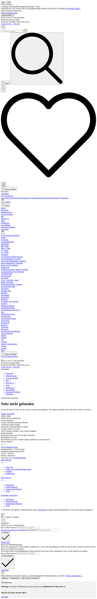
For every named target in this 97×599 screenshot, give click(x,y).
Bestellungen (47, 198)
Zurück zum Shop (7, 414)
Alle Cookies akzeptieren (30, 578)
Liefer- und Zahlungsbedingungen (18, 469)
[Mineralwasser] (14, 270)
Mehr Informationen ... (74, 576)
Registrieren (5, 543)
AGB (8, 491)
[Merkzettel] (48, 181)
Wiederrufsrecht (12, 487)
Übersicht (5, 198)
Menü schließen (10, 189)
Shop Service (6, 478)
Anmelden (5, 194)
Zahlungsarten (36, 198)
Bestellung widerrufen (60, 198)
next (8, 2)
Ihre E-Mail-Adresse (9, 528)
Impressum (10, 485)
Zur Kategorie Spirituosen (10, 331)
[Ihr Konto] (3, 184)
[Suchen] (25, 30)
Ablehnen (5, 578)
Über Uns (9, 467)
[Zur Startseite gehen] (9, 13)
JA (2, 597)
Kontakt (9, 471)
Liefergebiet (10, 474)
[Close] (3, 520)
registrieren (9, 196)
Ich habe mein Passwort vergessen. (14, 530)
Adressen (26, 198)
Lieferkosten (41, 510)
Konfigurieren (15, 578)
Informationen (6, 460)
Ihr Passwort (32, 530)
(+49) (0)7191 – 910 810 (10, 24)
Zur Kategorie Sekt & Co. (10, 310)
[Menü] (3, 27)
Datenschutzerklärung (14, 489)
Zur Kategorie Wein (8, 318)
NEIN (5, 597)
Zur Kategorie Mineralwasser (12, 257)
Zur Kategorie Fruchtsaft (10, 235)
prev (3, 2)
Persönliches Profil (16, 198)
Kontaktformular (19, 458)
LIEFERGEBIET (73, 9)
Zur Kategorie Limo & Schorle (12, 272)
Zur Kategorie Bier (8, 287)
